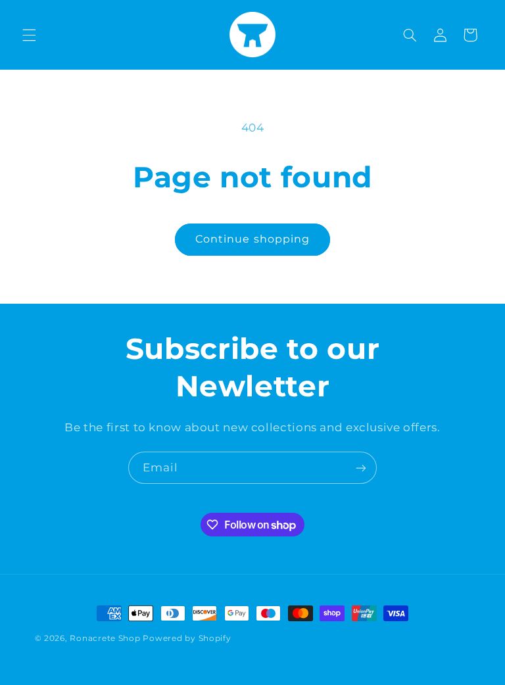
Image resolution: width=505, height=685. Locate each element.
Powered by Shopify (187, 638)
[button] (29, 35)
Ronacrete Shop (105, 638)
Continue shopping (252, 239)
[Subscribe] (361, 468)
